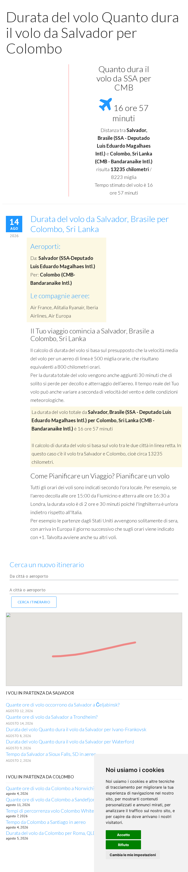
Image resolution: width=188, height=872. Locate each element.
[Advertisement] (35, 89)
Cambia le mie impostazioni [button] (133, 855)
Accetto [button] (123, 835)
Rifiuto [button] (123, 845)
